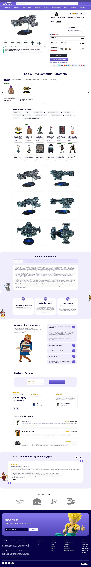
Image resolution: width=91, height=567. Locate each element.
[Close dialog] (59, 267)
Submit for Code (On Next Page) (45, 297)
